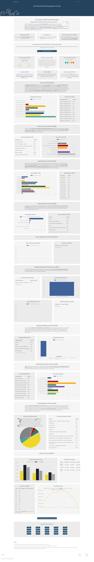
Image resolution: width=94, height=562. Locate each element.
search (80, 555)
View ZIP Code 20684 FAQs (47, 518)
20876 (65, 533)
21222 (65, 531)
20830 (65, 527)
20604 (38, 533)
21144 (29, 529)
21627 (65, 529)
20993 (56, 527)
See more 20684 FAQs (47, 51)
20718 (29, 533)
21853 (56, 533)
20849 (56, 529)
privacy (87, 555)
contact (87, 554)
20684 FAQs (78, 1)
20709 (56, 531)
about (80, 554)
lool (3, 554)
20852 (29, 531)
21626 (47, 529)
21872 (47, 531)
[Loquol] (16, 2)
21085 (38, 527)
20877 (47, 533)
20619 (38, 529)
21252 (29, 527)
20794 (38, 531)
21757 (47, 527)
